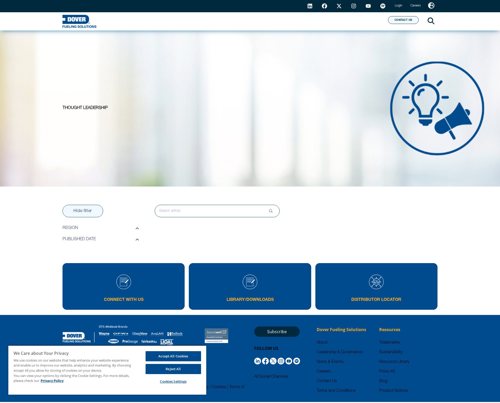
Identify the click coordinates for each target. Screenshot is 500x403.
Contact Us (327, 381)
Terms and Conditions (336, 391)
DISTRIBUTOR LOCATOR (376, 300)
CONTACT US (403, 20)
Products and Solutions (204, 21)
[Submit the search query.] (270, 211)
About (364, 21)
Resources (264, 21)
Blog (383, 381)
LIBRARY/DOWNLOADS (250, 300)
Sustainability (391, 352)
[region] (107, 370)
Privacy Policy (52, 380)
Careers (323, 372)
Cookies (218, 387)
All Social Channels (271, 377)
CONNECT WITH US (123, 300)
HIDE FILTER (82, 211)
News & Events (330, 362)
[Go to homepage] (79, 21)
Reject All (173, 369)
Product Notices (393, 391)
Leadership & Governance (340, 352)
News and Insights (317, 21)
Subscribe (277, 331)
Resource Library (394, 362)
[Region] (431, 6)
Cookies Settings (173, 381)
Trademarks (389, 343)
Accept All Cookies (173, 356)
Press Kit (387, 372)
